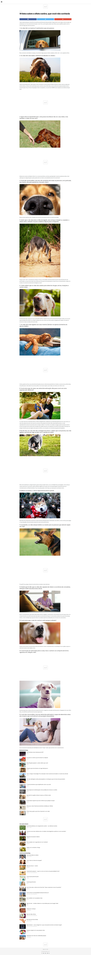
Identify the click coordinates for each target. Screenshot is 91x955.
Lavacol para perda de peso (33, 876)
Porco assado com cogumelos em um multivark (37, 842)
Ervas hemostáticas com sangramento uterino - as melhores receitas (42, 826)
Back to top (45, 949)
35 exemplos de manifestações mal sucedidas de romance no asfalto (42, 790)
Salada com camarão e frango (33, 847)
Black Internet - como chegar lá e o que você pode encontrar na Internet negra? (44, 925)
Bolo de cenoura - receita (32, 865)
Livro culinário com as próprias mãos (34, 898)
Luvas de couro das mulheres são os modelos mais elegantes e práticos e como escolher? (46, 831)
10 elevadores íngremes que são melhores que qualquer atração (41, 800)
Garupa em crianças (31, 908)
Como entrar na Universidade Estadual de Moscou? (38, 892)
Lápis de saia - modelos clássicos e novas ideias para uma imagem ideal (42, 903)
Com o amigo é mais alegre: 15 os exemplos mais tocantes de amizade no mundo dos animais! (47, 773)
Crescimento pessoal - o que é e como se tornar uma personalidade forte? (43, 871)
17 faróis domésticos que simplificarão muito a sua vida (39, 784)
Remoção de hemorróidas (32, 919)
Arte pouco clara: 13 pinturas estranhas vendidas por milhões (40, 806)
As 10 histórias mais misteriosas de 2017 (35, 752)
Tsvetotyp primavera (31, 882)
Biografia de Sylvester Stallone (33, 836)
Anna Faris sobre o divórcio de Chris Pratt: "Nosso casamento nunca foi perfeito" (44, 887)
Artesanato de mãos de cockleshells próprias (36, 935)
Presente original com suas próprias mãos (36, 930)
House (21, 11)
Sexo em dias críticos (31, 914)
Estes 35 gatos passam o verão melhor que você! (37, 763)
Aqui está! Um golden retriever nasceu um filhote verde (39, 795)
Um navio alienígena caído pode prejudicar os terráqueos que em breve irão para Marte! (46, 779)
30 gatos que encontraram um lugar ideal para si (37, 768)
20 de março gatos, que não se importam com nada (38, 811)
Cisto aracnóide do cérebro (33, 855)
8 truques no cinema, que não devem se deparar (37, 757)
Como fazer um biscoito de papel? (34, 860)
